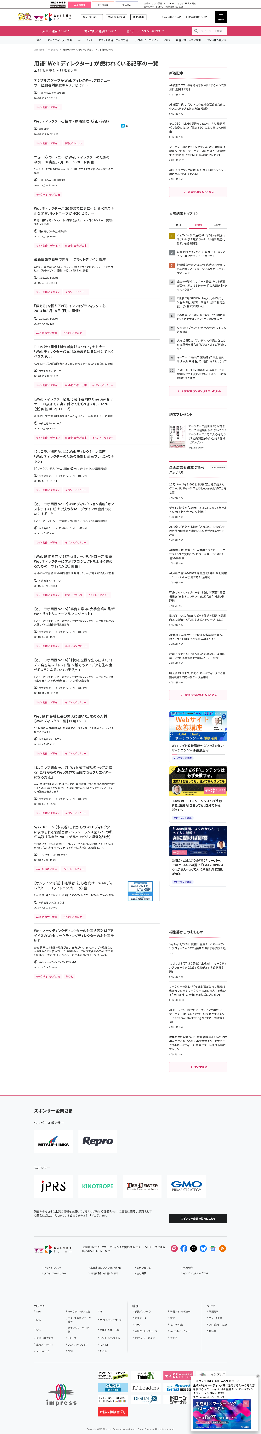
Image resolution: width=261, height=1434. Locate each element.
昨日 (178, 225)
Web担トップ (40, 49)
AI (79, 40)
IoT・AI (167, 4)
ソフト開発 (157, 4)
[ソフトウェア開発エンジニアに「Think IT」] (146, 1377)
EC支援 (179, 7)
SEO (39, 40)
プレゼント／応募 (218, 1324)
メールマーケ (43, 1351)
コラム (138, 1324)
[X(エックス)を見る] (193, 1248)
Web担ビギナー (91, 17)
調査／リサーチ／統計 (188, 40)
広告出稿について (197, 17)
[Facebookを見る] (183, 1248)
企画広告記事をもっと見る (201, 695)
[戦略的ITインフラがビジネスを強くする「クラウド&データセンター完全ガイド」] (113, 1377)
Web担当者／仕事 (218, 40)
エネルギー (149, 7)
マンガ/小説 (176, 1324)
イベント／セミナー (180, 1331)
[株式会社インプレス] (61, 1395)
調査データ (140, 1318)
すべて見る (201, 1067)
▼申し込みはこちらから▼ (209, 1397)
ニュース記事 (215, 1318)
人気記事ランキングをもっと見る (201, 391)
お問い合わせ (144, 1267)
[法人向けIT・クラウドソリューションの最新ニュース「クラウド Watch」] (113, 1389)
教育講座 (170, 7)
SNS (89, 40)
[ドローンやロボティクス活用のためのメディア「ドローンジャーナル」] (178, 1401)
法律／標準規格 (44, 1338)
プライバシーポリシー (55, 1273)
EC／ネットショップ (78, 1344)
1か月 (218, 225)
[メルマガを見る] (174, 1248)
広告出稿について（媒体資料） (105, 1267)
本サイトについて (53, 1267)
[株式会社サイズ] (142, 1186)
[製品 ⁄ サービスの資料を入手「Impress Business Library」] (113, 1401)
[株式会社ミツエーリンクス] (53, 1141)
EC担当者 (103, 5)
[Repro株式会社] (97, 1141)
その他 (103, 1351)
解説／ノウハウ (142, 1311)
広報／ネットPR (44, 1344)
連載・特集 (138, 17)
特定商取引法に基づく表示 (104, 1273)
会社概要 (141, 1273)
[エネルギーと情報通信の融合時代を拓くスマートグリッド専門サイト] (178, 1389)
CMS (167, 40)
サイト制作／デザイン (146, 40)
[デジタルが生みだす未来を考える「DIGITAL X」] (146, 1401)
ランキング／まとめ (145, 1337)
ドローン (160, 7)
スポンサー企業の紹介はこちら (198, 1218)
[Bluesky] (203, 1248)
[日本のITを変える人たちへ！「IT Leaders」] (146, 1389)
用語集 (54, 49)
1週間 (198, 225)
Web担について (172, 17)
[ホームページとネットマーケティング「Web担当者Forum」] (178, 1377)
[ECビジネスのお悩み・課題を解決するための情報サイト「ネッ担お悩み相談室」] (113, 1413)
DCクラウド (178, 4)
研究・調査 (190, 4)
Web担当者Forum (52, 17)
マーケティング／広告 (60, 40)
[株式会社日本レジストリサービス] (53, 1186)
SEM (70, 1351)
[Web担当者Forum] (52, 1250)
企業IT (147, 4)
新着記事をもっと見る (201, 192)
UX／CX (72, 1338)
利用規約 (188, 1267)
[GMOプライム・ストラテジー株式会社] (186, 1186)
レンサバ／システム (110, 1338)
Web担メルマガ (116, 17)
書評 (172, 1318)
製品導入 (126, 5)
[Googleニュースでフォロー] (212, 1248)
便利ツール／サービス (146, 1331)
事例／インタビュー (180, 1311)
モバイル (104, 1344)
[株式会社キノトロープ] (97, 1186)
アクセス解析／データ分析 (113, 40)
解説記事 (213, 1311)
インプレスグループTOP (195, 1273)
